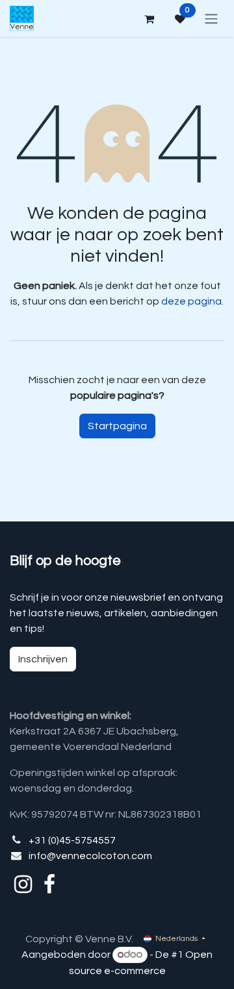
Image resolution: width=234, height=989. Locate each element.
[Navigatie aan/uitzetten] (211, 18)
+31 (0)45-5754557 (72, 840)
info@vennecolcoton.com (90, 856)
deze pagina (191, 301)
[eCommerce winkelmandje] (149, 19)
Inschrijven (43, 659)
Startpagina (117, 426)
